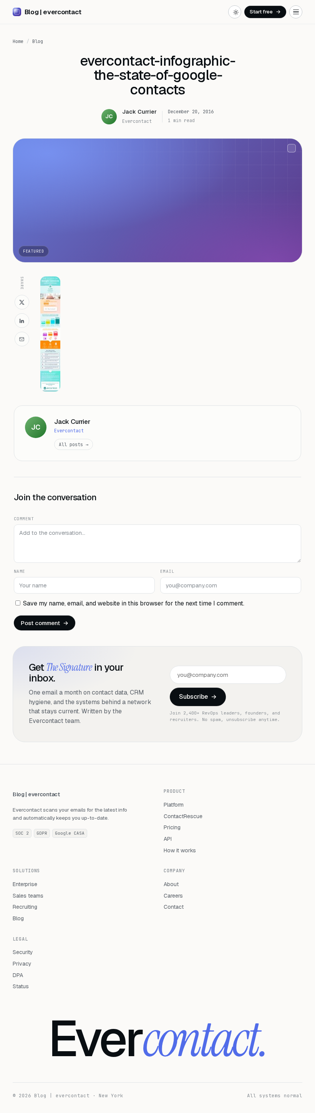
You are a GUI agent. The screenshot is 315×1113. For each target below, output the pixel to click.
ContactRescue (183, 816)
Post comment (44, 623)
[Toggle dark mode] (234, 11)
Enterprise (25, 884)
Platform (174, 804)
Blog (37, 41)
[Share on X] (22, 302)
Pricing (172, 827)
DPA (18, 975)
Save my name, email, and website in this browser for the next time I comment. (133, 603)
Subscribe (198, 697)
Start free (265, 11)
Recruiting (25, 906)
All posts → (73, 444)
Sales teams (28, 895)
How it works (180, 850)
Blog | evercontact (36, 794)
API (168, 838)
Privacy (22, 963)
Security (23, 952)
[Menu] (295, 11)
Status (21, 986)
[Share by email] (22, 339)
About (171, 884)
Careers (173, 895)
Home (18, 41)
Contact (174, 906)
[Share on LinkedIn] (22, 320)
